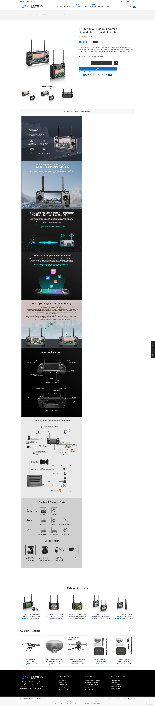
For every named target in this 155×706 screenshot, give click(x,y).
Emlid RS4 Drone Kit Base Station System (124, 660)
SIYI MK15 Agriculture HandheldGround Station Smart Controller (77, 615)
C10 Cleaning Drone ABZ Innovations (31, 660)
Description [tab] (68, 111)
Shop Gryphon (77, 6)
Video (76, 111)
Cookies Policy (63, 688)
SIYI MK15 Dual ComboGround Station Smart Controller (100, 615)
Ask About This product (97, 56)
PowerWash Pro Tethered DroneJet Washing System (77, 660)
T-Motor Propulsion (90, 686)
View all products (127, 631)
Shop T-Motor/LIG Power (93, 6)
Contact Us (62, 680)
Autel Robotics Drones (91, 684)
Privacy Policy (63, 686)
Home (59, 6)
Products (67, 6)
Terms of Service (64, 690)
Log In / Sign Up (130, 1)
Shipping (83, 56)
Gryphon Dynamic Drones (92, 680)
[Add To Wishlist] (116, 63)
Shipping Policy (63, 682)
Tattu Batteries (89, 688)
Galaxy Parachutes (90, 690)
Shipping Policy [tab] (86, 111)
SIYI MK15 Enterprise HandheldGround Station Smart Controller (54, 615)
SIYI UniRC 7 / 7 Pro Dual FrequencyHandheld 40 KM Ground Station (31, 615)
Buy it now (98, 69)
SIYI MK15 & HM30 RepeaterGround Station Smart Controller (124, 615)
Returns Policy (63, 684)
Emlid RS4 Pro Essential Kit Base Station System (100, 660)
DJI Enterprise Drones (91, 682)
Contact (108, 6)
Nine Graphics (131, 698)
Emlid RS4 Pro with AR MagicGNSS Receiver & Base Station (54, 660)
